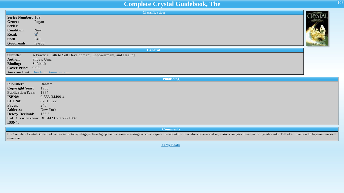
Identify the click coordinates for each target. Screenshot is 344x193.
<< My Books (170, 145)
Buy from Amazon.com (51, 72)
